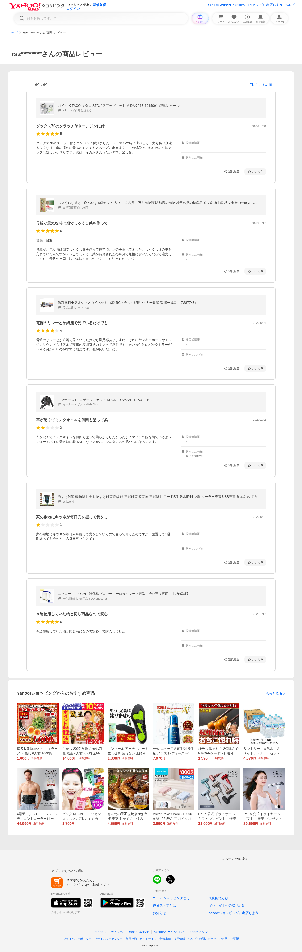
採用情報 (179, 938)
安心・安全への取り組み (227, 905)
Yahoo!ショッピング (109, 932)
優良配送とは (218, 898)
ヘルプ (289, 5)
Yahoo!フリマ (198, 932)
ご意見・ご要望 (229, 938)
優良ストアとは (164, 905)
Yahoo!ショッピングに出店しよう (258, 5)
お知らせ (159, 913)
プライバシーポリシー (77, 938)
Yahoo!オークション (169, 932)
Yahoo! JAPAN (219, 5)
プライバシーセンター (108, 938)
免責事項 (165, 938)
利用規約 (131, 938)
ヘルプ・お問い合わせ (202, 938)
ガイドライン (148, 938)
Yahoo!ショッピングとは (171, 898)
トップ (12, 33)
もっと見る (274, 693)
